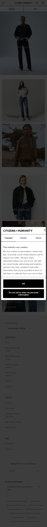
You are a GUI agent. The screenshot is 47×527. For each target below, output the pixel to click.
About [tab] (38, 238)
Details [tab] (23, 238)
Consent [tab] (8, 238)
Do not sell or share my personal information (23, 293)
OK (23, 283)
